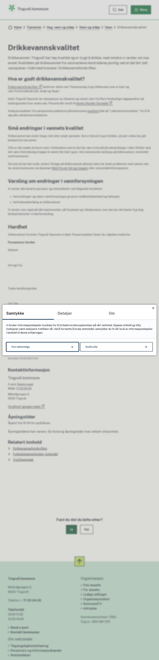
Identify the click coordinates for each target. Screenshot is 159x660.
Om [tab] (112, 313)
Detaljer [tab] (65, 313)
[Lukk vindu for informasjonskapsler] (153, 308)
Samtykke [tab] (15, 313)
